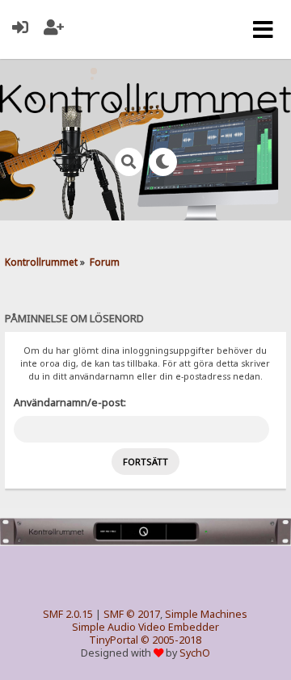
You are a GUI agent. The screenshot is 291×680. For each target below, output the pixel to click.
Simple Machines (206, 614)
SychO (194, 653)
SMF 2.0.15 (68, 614)
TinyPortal (113, 640)
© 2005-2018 (171, 640)
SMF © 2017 (131, 614)
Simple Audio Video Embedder (145, 627)
